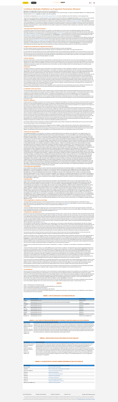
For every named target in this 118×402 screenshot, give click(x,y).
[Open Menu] (94, 3)
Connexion (25, 2)
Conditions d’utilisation (55, 394)
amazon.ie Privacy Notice (53, 372)
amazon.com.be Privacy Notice (54, 367)
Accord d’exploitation (27, 394)
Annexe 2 (66, 204)
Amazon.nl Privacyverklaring (54, 375)
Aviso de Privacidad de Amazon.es (55, 379)
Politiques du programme (41, 394)
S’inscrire (34, 2)
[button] (90, 3)
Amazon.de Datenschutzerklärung (55, 370)
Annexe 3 (56, 210)
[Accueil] (59, 3)
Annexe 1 (34, 13)
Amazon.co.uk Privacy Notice (54, 382)
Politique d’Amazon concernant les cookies (86, 399)
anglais (39, 16)
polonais (55, 16)
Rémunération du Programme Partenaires (32, 34)
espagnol (50, 16)
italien (47, 16)
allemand (43, 16)
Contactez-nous (67, 394)
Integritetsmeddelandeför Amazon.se (56, 380)
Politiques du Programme (76, 20)
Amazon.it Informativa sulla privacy (55, 373)
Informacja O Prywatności (53, 377)
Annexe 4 (42, 221)
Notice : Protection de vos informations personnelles (59, 368)
